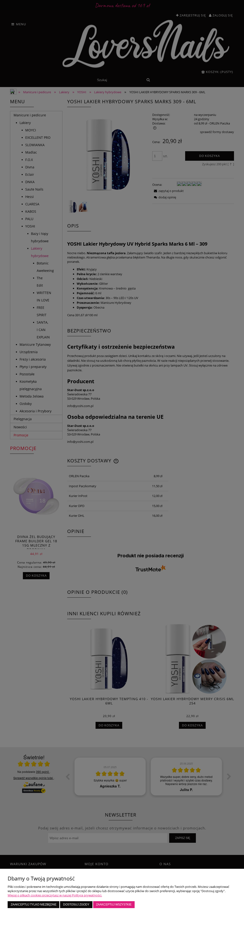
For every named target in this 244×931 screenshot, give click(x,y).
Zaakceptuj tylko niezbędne (33, 904)
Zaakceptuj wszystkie (114, 904)
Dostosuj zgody (76, 904)
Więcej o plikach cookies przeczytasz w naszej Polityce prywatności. (55, 895)
